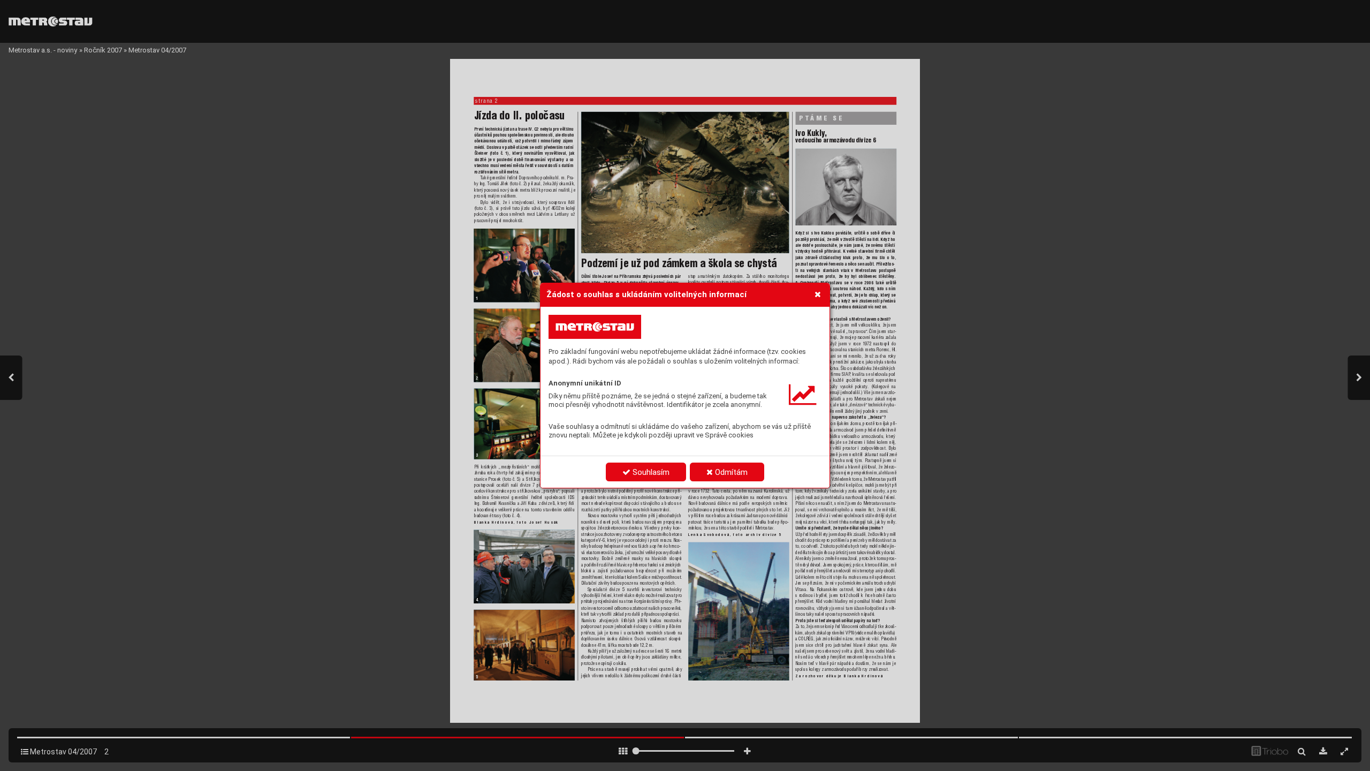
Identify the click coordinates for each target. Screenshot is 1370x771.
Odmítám (730, 472)
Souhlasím (649, 472)
